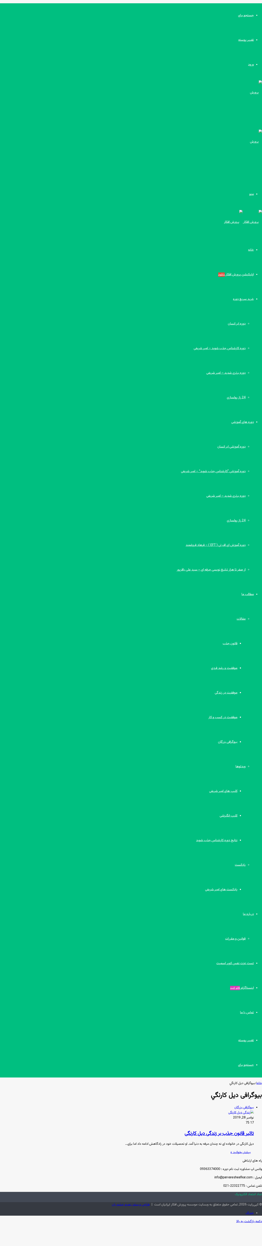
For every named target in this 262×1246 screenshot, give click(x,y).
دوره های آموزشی (242, 422)
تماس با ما (247, 1012)
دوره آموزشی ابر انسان (231, 446)
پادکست (240, 865)
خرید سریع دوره (243, 299)
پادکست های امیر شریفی (221, 889)
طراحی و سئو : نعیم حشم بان (131, 1204)
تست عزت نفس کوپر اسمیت (235, 963)
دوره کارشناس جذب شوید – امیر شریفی (220, 348)
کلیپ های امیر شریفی (223, 791)
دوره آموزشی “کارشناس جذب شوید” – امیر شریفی (213, 471)
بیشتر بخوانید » (240, 1152)
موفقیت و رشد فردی (224, 668)
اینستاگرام (242, 988)
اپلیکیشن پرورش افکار (236, 274)
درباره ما (248, 914)
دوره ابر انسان (237, 323)
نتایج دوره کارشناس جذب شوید (216, 840)
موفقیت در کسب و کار (222, 717)
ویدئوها (241, 766)
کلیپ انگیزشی (228, 815)
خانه (251, 250)
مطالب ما (248, 594)
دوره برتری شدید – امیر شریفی (226, 373)
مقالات (241, 619)
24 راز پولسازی (236, 397)
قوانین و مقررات (235, 938)
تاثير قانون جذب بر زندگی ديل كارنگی (219, 1133)
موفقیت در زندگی (226, 692)
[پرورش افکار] (243, 222)
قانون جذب (230, 643)
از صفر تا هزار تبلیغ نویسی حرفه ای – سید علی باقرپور (211, 569)
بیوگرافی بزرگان (227, 742)
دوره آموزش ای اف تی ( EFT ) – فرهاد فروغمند (216, 545)
